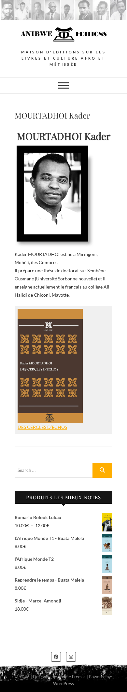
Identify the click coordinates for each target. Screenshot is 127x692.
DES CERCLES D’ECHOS (42, 427)
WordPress (63, 683)
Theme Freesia (72, 676)
